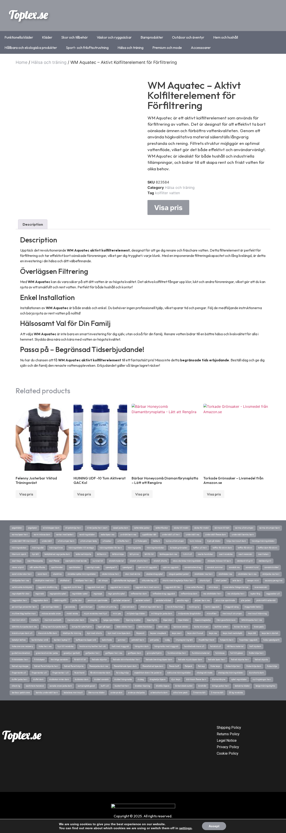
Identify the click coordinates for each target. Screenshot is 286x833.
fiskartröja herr (233, 666)
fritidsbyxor (39, 659)
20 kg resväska (236, 692)
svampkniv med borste (76, 561)
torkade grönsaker (178, 548)
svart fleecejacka (35, 561)
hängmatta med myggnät (166, 646)
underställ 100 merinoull (24, 541)
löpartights (152, 620)
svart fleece (54, 561)
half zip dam (255, 646)
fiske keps (215, 666)
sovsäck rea (234, 567)
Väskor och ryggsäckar (114, 37)
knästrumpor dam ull (22, 633)
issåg (167, 640)
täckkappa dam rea (168, 554)
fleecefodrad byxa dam (153, 666)
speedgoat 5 (111, 567)
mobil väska (72, 613)
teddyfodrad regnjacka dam (57, 554)
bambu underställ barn (47, 692)
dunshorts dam (256, 673)
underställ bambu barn (243, 534)
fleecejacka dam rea (98, 666)
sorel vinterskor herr (22, 574)
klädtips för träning (72, 633)
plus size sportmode (225, 600)
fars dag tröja (122, 673)
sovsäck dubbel (271, 567)
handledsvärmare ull (194, 646)
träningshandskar (155, 548)
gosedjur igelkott (72, 653)
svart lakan (263, 554)
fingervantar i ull (61, 673)
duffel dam (38, 679)
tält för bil (149, 554)
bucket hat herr (122, 686)
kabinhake (107, 640)
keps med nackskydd (232, 633)
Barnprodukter (152, 37)
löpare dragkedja (203, 620)
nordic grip (194, 607)
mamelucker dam (75, 620)
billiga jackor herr (220, 686)
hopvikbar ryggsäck (248, 640)
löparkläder (183, 620)
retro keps (213, 587)
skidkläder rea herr (203, 574)
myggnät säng (232, 607)
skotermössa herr (110, 574)
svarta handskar (205, 554)
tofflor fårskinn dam (222, 548)
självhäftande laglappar (125, 580)
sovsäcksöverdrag (192, 567)
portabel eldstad (163, 600)
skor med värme (132, 574)
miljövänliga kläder (136, 613)
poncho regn (183, 600)
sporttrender (57, 567)
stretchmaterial (116, 561)
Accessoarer (201, 47)
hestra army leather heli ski (92, 646)
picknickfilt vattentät (265, 600)
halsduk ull (215, 646)
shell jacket (221, 580)
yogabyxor (32, 528)
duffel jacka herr (19, 679)
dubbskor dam (81, 679)
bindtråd (202, 686)
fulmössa (220, 653)
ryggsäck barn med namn (147, 587)
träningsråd (38, 548)
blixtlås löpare (162, 686)
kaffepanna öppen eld (86, 640)
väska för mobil (201, 528)
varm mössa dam (42, 534)
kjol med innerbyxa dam (119, 633)
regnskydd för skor (20, 594)
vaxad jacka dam (120, 528)
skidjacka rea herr (271, 574)
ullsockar (107, 541)
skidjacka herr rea (20, 580)
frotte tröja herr (256, 653)
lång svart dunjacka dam (54, 627)
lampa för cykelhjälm (82, 627)
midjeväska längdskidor (189, 613)
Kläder (47, 37)
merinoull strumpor (232, 613)
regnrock (39, 594)
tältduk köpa (118, 554)
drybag (141, 679)
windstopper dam (51, 528)
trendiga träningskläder (263, 541)
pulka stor (77, 600)
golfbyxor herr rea (113, 653)
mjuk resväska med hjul (95, 613)
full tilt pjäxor (236, 653)
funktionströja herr (177, 653)
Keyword (140, 633)
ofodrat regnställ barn (150, 607)
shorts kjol (205, 580)
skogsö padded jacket (179, 574)
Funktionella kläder (18, 37)
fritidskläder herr (20, 659)
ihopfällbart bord (206, 640)
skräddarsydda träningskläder (81, 574)
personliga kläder (51, 607)
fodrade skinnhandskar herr (126, 659)
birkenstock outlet (183, 686)
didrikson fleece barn (196, 679)
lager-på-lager (104, 627)
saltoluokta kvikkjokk (22, 587)
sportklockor (75, 567)
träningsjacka (134, 548)
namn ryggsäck (212, 607)
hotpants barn (226, 640)
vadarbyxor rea (107, 534)
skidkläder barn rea (247, 574)
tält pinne (134, 554)
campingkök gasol (86, 686)
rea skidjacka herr (235, 594)
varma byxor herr (20, 534)
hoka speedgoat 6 (271, 640)
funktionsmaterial (201, 653)
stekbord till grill (245, 561)
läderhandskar (145, 627)
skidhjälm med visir (44, 580)
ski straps (103, 580)
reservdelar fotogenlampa (236, 587)
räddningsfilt (60, 600)
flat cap (201, 666)
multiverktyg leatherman (24, 613)
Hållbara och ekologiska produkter (30, 47)
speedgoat (127, 567)
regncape (97, 594)
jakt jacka (154, 640)
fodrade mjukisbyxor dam (190, 659)
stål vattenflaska (37, 567)
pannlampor (87, 607)
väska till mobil (181, 528)
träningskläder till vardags (81, 548)
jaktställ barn (137, 640)
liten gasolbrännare (226, 620)
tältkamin (101, 554)
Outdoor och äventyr (188, 37)
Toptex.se (28, 14)
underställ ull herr (171, 534)
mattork (35, 620)
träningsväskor (19, 548)
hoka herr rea (45, 646)
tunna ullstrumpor (175, 541)
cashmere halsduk (35, 686)
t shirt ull (187, 554)
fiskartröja (272, 666)
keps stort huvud (195, 633)
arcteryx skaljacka (136, 692)
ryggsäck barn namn (119, 587)
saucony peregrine (273, 580)
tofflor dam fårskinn (267, 548)
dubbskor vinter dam (59, 679)
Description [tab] (33, 224)
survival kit (98, 561)
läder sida (163, 627)
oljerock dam (128, 607)
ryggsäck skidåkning (47, 587)
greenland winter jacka (47, 653)
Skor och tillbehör (74, 37)
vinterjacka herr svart (97, 528)
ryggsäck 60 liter (173, 587)
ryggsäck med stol (95, 587)
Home (21, 62)
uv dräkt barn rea (128, 534)
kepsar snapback (158, 633)
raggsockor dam (40, 600)
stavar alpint (18, 567)
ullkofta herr (123, 541)
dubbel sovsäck (101, 679)
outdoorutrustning (107, 607)
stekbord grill (265, 561)
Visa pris (168, 208)
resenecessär (260, 587)
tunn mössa (195, 541)
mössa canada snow (51, 613)
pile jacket (245, 600)
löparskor (167, 620)
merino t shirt (18, 620)
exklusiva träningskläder (179, 673)
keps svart (176, 633)
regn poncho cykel (116, 594)
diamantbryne (218, 679)
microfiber (212, 613)
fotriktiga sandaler (59, 659)
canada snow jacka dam (61, 686)
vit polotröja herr (73, 528)
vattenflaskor (162, 528)
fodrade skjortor (99, 659)
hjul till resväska (65, 646)
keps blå (252, 633)
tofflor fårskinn (245, 548)
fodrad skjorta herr (240, 659)
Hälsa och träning (130, 47)
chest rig (16, 686)
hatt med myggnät (120, 646)
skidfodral (64, 580)
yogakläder (17, 528)
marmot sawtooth (52, 620)
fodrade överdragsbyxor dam (159, 659)
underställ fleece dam (215, 534)
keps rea (213, 633)
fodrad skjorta (261, 659)
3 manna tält (217, 692)
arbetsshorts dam (159, 692)
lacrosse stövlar (180, 627)
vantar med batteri (65, 534)
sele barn (236, 580)
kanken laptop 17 (62, 640)
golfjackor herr (93, 653)
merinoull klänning (257, 613)
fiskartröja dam (253, 666)
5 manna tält (199, 692)
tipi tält (35, 554)
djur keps (175, 679)
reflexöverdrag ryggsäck (164, 594)
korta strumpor (201, 627)
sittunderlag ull (149, 580)
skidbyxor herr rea (84, 580)
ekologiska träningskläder (230, 673)
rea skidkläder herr (212, 594)
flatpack (188, 666)
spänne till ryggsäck (147, 567)
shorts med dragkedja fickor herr (178, 580)
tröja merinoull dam (236, 541)
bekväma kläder (242, 686)
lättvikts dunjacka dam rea (24, 627)
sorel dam (42, 574)
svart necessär (245, 554)
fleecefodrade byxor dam (125, 666)
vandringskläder (87, 534)
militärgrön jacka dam (161, 613)
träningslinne (56, 548)
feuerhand (79, 673)
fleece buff (174, 666)
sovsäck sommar (215, 567)
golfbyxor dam (134, 653)
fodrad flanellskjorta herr (46, 666)
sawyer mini (253, 580)
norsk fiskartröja (175, 607)
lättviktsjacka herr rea (251, 620)
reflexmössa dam (189, 594)
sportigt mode (93, 567)
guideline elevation (21, 653)
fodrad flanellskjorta (74, 666)
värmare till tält (221, 528)
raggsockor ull (273, 594)
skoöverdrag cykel (154, 574)
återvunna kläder (96, 692)
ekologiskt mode (204, 673)
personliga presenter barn (24, 607)
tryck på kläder (214, 541)
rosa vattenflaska (194, 587)
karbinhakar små (40, 640)
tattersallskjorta (83, 554)
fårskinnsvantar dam (100, 673)
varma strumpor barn (269, 528)
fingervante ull (19, 673)
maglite (93, 620)
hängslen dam (142, 646)
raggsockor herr (19, 600)
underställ (47, 541)
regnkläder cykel (80, 594)
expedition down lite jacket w (148, 673)
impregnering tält (184, 640)
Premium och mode (167, 47)
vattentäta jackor (142, 528)
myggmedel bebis (252, 607)
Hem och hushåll (225, 37)
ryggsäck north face (72, 587)
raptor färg (255, 594)
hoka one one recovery (22, 646)
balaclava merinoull (73, 692)
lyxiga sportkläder (111, 620)
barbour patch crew (21, 692)
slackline (57, 574)
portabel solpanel (121, 600)
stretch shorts (160, 561)
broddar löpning (142, 686)
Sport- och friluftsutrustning (87, 47)
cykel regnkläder (239, 679)
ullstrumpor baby (88, 541)
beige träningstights (265, 686)
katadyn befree (19, 640)
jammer (122, 640)
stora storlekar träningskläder (187, 561)
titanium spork (19, 554)
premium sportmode (97, 600)
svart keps (16, 561)
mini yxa (117, 613)
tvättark (156, 541)
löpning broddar (133, 620)
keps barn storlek (270, 633)
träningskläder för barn (111, 548)
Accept (214, 826)
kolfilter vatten (167, 193)
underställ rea (192, 534)
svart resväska (226, 554)
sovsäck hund (252, 567)
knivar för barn (241, 627)
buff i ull (105, 686)
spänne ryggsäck (171, 567)
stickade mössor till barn (219, 561)
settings (185, 828)
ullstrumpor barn (66, 541)
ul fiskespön (141, 541)
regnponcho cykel (58, 594)
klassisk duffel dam (47, 633)
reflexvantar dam (139, 594)
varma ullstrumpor (244, 528)
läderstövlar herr (124, 627)
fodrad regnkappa (20, 666)
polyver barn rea (202, 600)
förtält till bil (80, 659)
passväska (70, 607)
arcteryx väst (116, 692)
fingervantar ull (39, 673)
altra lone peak (180, 692)
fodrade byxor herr (216, 659)
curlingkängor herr (262, 679)
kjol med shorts (94, 633)
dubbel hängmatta (123, 679)
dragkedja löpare (158, 679)
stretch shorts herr (139, 561)
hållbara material (235, 646)
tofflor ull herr (200, 548)
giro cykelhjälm (154, 653)
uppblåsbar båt (149, 534)
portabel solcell (143, 600)
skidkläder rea (225, 574)
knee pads (259, 627)
